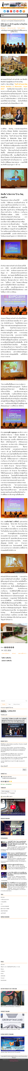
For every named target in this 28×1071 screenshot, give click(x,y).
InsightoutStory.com (15, 1056)
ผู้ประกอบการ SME (5, 908)
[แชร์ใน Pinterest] (10, 650)
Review (3, 897)
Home (2, 19)
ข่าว (6, 19)
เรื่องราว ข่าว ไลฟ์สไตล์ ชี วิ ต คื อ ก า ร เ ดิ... (10, 966)
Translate (12, 793)
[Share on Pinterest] (11, 647)
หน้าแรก (14, 653)
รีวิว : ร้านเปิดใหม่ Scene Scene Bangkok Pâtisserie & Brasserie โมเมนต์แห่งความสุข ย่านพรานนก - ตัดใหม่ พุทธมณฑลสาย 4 (17, 884)
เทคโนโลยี (3, 913)
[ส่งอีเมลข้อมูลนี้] (4, 650)
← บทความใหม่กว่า (5, 653)
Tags (9, 704)
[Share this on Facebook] (5, 647)
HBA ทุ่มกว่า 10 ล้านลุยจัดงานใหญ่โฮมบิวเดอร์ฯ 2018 (14, 25)
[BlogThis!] (6, 650)
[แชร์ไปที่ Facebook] (9, 650)
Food (2, 973)
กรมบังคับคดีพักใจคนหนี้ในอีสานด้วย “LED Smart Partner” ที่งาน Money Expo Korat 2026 (12, 754)
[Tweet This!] (7, 647)
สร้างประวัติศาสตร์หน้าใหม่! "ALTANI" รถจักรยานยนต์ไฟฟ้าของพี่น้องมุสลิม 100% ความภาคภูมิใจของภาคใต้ (14, 758)
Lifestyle (3, 975)
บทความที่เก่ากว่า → (22, 653)
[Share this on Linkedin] (13, 647)
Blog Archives (17, 704)
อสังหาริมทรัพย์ (4, 910)
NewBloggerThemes (14, 1060)
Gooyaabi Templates (13, 1059)
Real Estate (3, 980)
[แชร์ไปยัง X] (7, 650)
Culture (3, 971)
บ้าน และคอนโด (20, 19)
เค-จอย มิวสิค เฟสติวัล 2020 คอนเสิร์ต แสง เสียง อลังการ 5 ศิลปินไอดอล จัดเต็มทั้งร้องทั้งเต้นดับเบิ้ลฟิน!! (17, 874)
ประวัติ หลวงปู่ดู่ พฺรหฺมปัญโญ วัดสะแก (15, 864)
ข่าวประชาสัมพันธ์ (12, 19)
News (2, 969)
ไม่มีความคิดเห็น (21, 28)
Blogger (14, 1057)
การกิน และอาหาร (5, 899)
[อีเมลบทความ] (2, 650)
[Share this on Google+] (9, 647)
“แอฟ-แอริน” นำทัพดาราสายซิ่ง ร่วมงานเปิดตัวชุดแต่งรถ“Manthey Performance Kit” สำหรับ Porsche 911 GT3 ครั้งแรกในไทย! (14, 720)
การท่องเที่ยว (3, 901)
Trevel (2, 978)
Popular (4, 704)
